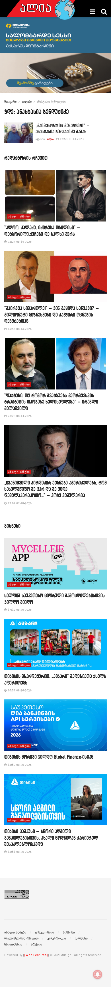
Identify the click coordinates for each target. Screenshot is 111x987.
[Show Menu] (92, 11)
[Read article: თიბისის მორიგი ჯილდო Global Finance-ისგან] (55, 725)
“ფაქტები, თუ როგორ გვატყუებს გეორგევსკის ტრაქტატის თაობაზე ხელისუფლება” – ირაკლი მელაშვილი (51, 402)
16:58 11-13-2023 (71, 139)
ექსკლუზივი (44, 932)
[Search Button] (104, 11)
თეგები (27, 102)
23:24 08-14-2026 (19, 241)
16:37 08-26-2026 (19, 690)
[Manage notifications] (97, 974)
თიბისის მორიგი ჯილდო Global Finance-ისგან (48, 756)
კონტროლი (56, 938)
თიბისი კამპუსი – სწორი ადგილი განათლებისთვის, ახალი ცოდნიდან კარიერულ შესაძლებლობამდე (51, 837)
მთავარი (10, 102)
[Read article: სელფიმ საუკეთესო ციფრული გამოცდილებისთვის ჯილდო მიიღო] (55, 564)
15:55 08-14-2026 (19, 329)
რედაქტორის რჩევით (21, 938)
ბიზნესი (69, 932)
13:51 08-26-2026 (19, 851)
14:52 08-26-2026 (19, 764)
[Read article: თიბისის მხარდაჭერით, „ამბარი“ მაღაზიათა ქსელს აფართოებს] (55, 644)
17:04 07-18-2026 (19, 503)
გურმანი (81, 938)
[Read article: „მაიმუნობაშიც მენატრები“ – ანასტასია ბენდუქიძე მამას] (18, 132)
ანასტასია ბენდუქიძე (51, 102)
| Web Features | (36, 955)
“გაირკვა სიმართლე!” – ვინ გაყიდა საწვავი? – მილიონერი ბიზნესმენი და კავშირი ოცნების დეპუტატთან (51, 314)
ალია (50, 139)
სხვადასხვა (13, 944)
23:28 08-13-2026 (19, 416)
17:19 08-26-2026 (19, 609)
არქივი (36, 944)
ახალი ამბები (19, 216)
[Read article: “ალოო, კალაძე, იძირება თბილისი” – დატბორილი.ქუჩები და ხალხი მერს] (55, 195)
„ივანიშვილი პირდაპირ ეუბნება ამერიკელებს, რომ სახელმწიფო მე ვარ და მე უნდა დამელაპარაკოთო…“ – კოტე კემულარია (55, 489)
